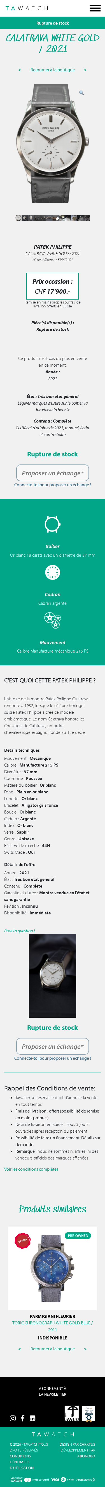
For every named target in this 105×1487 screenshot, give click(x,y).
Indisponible (52, 1338)
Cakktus (87, 1444)
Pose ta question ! (19, 930)
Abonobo (86, 1455)
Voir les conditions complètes (31, 1169)
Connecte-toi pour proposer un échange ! (52, 484)
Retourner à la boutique (53, 69)
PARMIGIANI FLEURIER (52, 1316)
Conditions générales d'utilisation (22, 1461)
